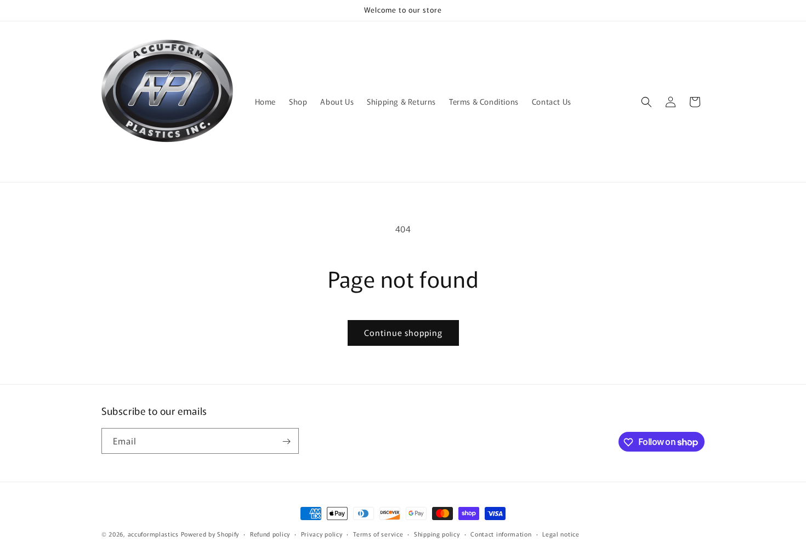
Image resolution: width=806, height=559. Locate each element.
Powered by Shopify (210, 533)
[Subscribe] (286, 441)
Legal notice (560, 533)
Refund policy (270, 533)
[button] (646, 102)
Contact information (500, 533)
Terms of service (378, 533)
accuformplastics (153, 533)
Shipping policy (437, 533)
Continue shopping (403, 332)
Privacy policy (322, 533)
